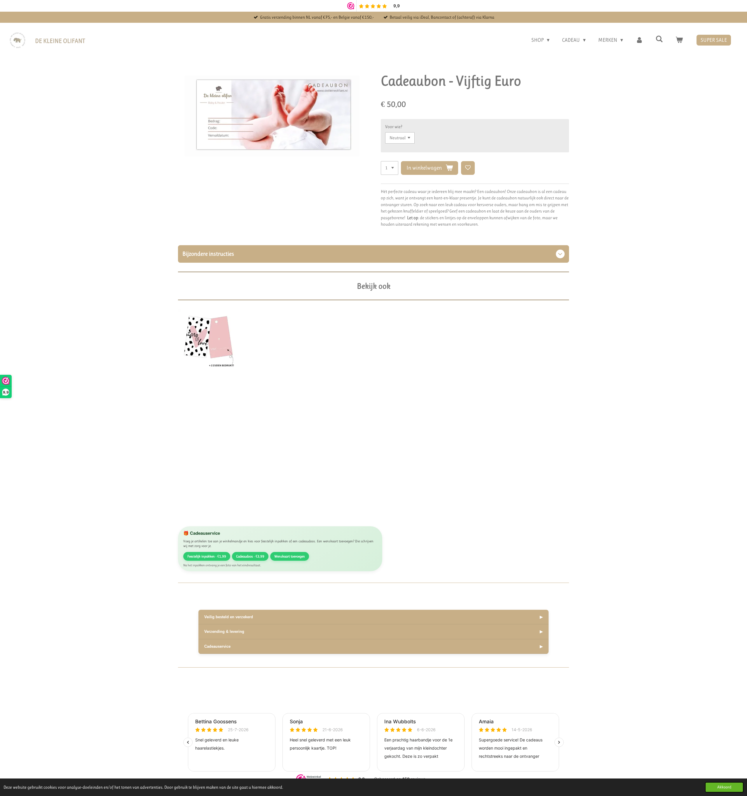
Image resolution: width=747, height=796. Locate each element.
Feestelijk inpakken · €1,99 (206, 556)
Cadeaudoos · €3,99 (250, 556)
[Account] (639, 40)
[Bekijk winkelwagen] (679, 40)
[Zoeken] (659, 39)
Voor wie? (393, 126)
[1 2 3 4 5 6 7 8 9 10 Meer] (389, 168)
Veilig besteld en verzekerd (373, 617)
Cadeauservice (373, 646)
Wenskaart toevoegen (289, 556)
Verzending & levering (373, 631)
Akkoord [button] (724, 787)
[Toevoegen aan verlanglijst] (468, 168)
